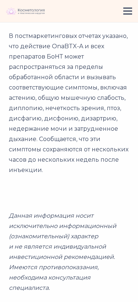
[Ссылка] (25, 11)
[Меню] (127, 11)
